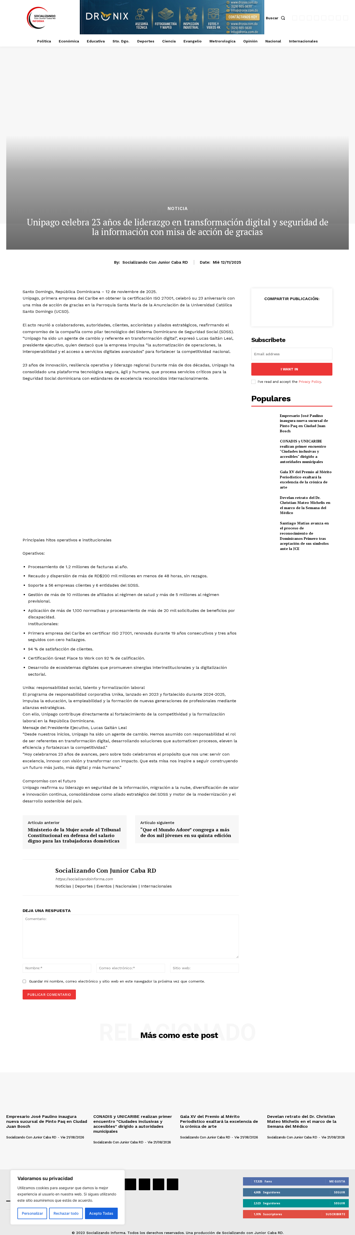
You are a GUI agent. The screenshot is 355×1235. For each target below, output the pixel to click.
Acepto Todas (101, 1213)
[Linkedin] (316, 18)
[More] (315, 311)
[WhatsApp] (338, 18)
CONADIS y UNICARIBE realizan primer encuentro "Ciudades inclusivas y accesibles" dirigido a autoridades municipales (303, 451)
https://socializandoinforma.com (84, 879)
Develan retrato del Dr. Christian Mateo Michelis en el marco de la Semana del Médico (305, 505)
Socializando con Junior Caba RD (155, 262)
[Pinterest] (291, 311)
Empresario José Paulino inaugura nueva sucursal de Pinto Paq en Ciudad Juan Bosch (304, 423)
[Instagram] (302, 18)
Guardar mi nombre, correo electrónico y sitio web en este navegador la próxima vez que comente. (117, 981)
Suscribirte (335, 1214)
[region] (67, 1197)
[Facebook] (294, 18)
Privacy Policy (310, 382)
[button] (276, 17)
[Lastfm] (309, 18)
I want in (289, 369)
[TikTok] (323, 18)
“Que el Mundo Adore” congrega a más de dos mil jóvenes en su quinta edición (185, 832)
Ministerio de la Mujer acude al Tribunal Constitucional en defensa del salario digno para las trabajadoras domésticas (74, 835)
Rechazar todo (66, 1213)
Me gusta (337, 1181)
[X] (331, 18)
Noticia (178, 208)
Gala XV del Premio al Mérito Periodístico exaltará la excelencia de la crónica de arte (306, 479)
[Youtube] (345, 18)
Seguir (339, 1192)
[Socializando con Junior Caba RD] (35, 877)
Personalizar (32, 1213)
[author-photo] (34, 1133)
